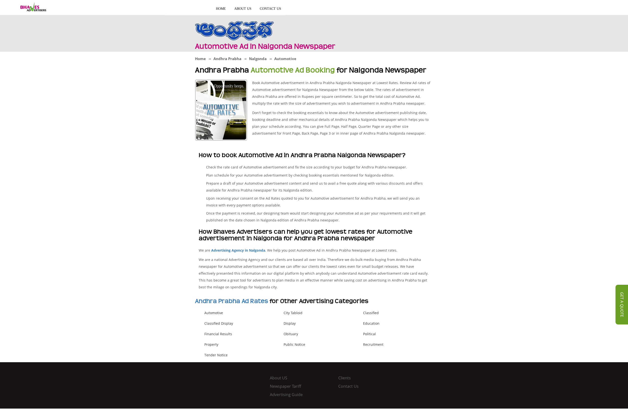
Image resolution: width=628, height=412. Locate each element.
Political (369, 334)
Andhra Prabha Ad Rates (231, 301)
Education (371, 323)
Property (211, 344)
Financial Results (218, 334)
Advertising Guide (286, 394)
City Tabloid (293, 312)
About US (242, 9)
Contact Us (270, 9)
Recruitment (373, 344)
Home (221, 9)
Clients (344, 378)
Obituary (291, 334)
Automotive (213, 312)
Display (290, 323)
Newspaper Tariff (285, 386)
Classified (371, 312)
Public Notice (294, 344)
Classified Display (218, 323)
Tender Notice (216, 355)
